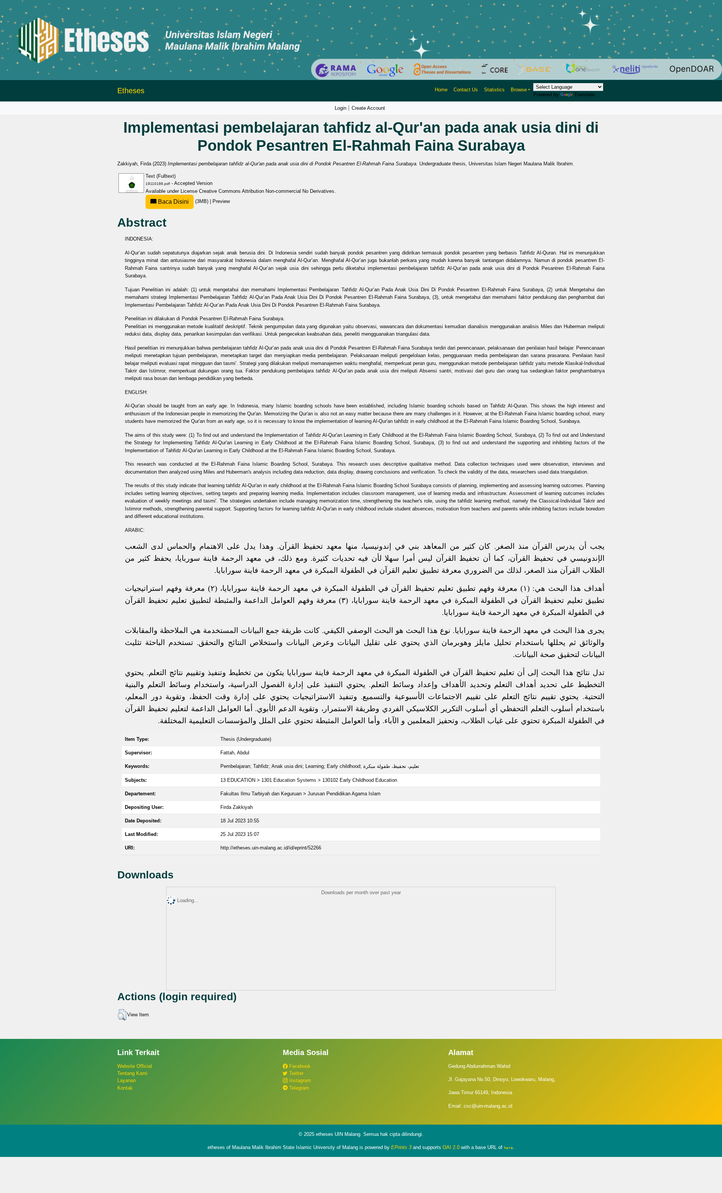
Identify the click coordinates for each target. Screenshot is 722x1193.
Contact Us (466, 89)
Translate (584, 94)
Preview (221, 201)
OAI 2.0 (451, 1147)
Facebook (299, 1066)
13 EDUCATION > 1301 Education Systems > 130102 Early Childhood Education (308, 780)
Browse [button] (519, 89)
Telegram (298, 1088)
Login (340, 108)
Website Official (134, 1066)
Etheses (130, 90)
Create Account (368, 108)
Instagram (299, 1080)
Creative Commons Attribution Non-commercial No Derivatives (266, 191)
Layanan (126, 1080)
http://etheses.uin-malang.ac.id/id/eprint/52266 (270, 848)
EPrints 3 (401, 1147)
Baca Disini (172, 201)
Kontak (125, 1088)
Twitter (295, 1073)
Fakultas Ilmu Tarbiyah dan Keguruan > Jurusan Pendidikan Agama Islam (300, 793)
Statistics (494, 89)
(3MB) (183, 201)
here (508, 1147)
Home (441, 89)
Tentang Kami (132, 1073)
